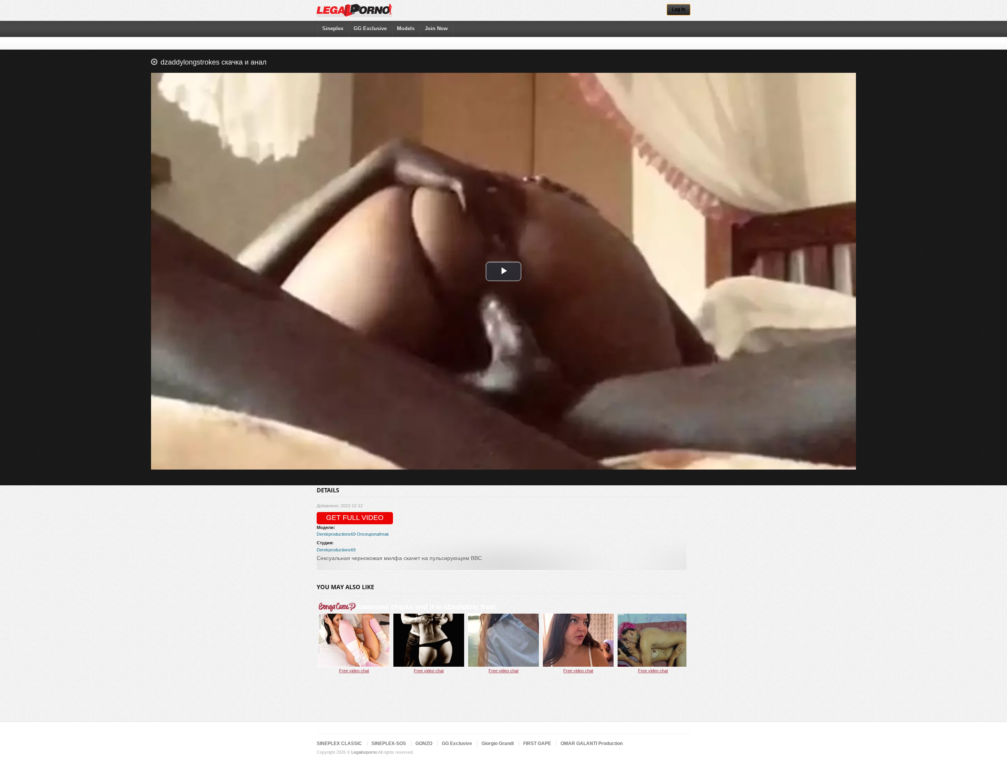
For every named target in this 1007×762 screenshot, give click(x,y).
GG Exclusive (370, 28)
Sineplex (332, 28)
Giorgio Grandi (497, 743)
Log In (678, 9)
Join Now (436, 28)
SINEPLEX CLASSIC (339, 743)
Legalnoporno (364, 752)
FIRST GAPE (537, 743)
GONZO (423, 743)
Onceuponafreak (373, 534)
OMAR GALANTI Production (592, 743)
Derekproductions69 (336, 534)
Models (406, 28)
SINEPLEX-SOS (388, 743)
